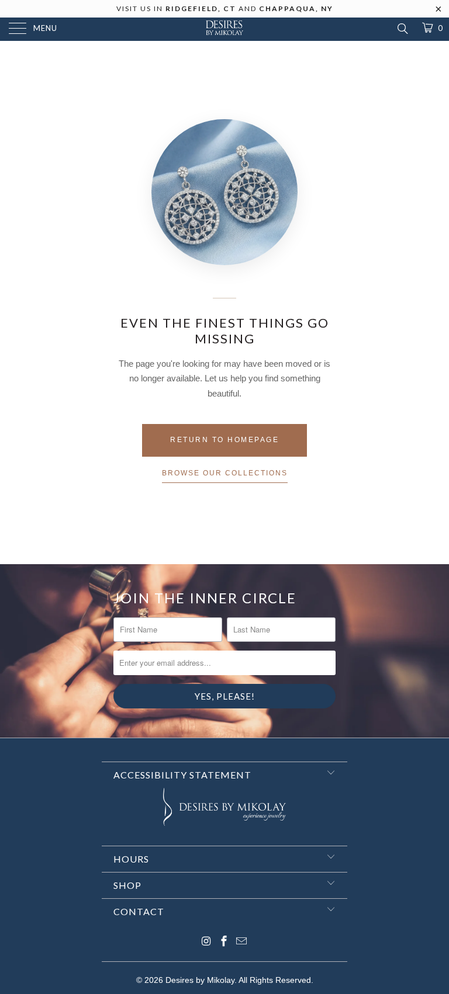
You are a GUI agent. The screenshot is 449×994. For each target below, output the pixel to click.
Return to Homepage (224, 440)
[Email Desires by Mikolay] (241, 942)
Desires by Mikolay (199, 980)
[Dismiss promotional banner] (439, 12)
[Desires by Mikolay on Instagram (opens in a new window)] (206, 942)
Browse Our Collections (225, 473)
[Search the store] (402, 28)
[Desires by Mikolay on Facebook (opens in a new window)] (224, 942)
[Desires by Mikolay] (224, 29)
